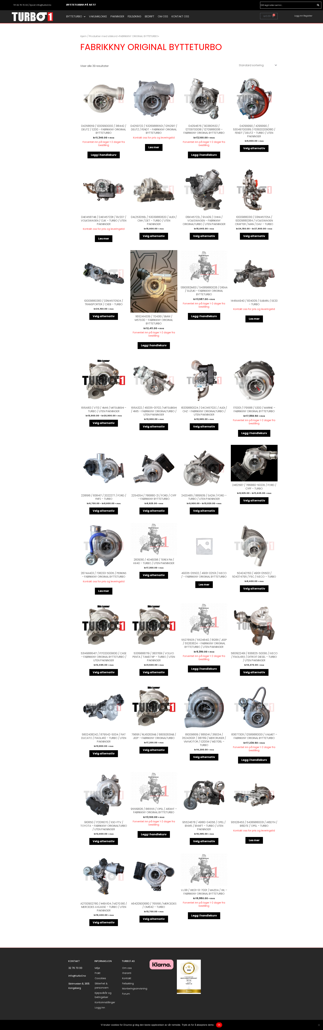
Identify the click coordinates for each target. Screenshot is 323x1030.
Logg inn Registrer (303, 15)
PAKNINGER (117, 16)
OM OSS (163, 16)
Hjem (83, 36)
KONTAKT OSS (180, 16)
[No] (318, 1025)
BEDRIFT (149, 16)
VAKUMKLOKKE (98, 16)
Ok (219, 1024)
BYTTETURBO (74, 16)
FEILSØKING (134, 16)
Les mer (153, 147)
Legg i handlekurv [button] (103, 155)
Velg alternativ (254, 148)
